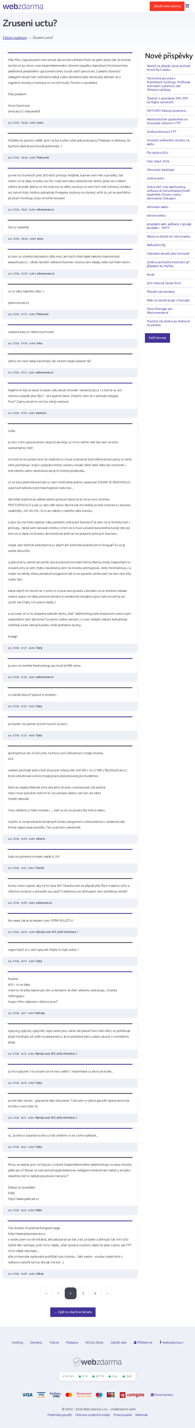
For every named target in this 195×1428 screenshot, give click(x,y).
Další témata (157, 338)
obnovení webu (157, 207)
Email (150, 275)
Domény (36, 1343)
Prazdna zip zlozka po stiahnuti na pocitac (168, 323)
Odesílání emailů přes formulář (168, 254)
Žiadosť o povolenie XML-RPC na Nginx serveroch (168, 100)
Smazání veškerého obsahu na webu (168, 142)
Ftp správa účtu (157, 153)
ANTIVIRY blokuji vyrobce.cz (166, 111)
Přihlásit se (144, 1343)
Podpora (72, 1343)
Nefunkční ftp (156, 245)
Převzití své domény (161, 292)
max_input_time (158, 161)
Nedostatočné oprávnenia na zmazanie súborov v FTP (167, 121)
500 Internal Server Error (164, 283)
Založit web (119, 1343)
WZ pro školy (94, 1343)
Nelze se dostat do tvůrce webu (169, 236)
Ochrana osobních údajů (92, 1415)
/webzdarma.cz (172, 1343)
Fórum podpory (15, 38)
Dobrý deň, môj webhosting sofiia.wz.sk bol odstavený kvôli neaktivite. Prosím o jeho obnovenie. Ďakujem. (168, 192)
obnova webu (156, 216)
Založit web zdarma (167, 6)
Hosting (17, 1343)
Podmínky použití (59, 1415)
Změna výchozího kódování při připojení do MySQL (168, 264)
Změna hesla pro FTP (161, 132)
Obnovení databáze (160, 170)
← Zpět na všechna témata (73, 1312)
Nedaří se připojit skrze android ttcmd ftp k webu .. (168, 68)
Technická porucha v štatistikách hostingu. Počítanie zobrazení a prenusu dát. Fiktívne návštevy (168, 84)
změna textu (155, 178)
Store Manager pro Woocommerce (160, 311)
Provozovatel (122, 1415)
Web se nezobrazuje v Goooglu (168, 300)
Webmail (141, 1415)
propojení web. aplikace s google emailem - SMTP (169, 226)
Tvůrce (54, 1343)
